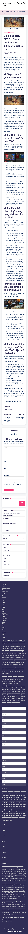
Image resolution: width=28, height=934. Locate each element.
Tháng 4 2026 (6, 547)
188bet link (5, 591)
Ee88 (3, 600)
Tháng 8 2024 (6, 561)
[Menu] (3, 9)
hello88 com (5, 618)
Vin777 (4, 593)
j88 (2, 595)
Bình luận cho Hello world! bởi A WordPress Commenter (11, 514)
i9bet (3, 590)
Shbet (3, 586)
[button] (8, 409)
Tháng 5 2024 (6, 567)
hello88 (4, 584)
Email (5, 468)
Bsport (4, 766)
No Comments (9, 53)
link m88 (4, 613)
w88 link (4, 597)
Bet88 (4, 735)
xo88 (3, 748)
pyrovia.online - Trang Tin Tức (14, 4)
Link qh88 (4, 751)
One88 (4, 754)
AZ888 (4, 714)
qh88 (3, 604)
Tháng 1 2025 (6, 555)
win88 (4, 720)
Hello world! (6, 518)
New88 (4, 741)
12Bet (3, 757)
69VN (3, 637)
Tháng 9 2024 (6, 558)
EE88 (3, 763)
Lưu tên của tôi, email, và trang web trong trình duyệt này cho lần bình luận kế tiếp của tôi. (13, 484)
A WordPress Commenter (9, 538)
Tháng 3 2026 (6, 550)
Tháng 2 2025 (6, 553)
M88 (3, 609)
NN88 (3, 717)
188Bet (4, 738)
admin (7, 406)
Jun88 (3, 784)
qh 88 (3, 616)
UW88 (4, 778)
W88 (3, 781)
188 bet (4, 627)
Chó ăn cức (4, 788)
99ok (3, 732)
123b (3, 629)
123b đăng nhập (6, 588)
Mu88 (3, 711)
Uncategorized (9, 32)
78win (3, 598)
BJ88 (3, 769)
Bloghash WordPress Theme (14, 931)
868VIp (4, 760)
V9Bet (3, 622)
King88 (4, 632)
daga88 (4, 775)
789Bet (4, 620)
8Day (3, 606)
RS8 (3, 726)
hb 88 (3, 602)
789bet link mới (6, 615)
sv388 (4, 772)
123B (3, 623)
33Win (3, 611)
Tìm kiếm (6, 498)
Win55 (3, 634)
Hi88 (3, 625)
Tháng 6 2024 (6, 564)
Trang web (6, 475)
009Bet (4, 729)
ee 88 (3, 607)
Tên (5, 461)
